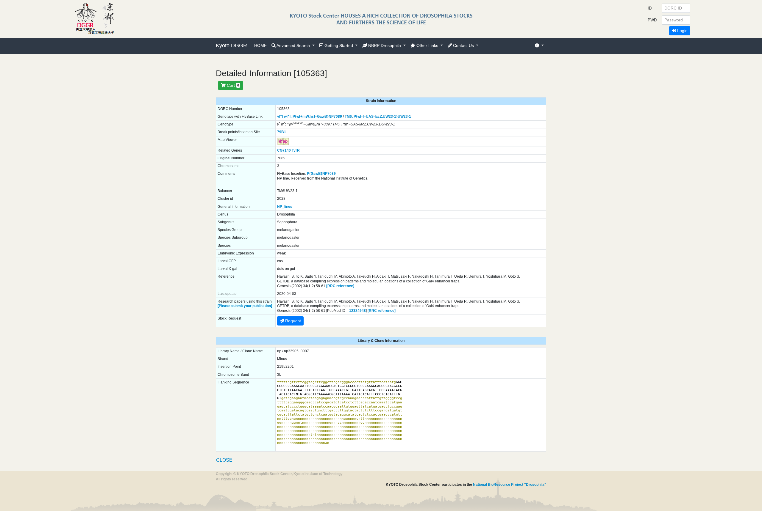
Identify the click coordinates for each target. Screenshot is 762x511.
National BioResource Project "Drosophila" (509, 484)
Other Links (427, 45)
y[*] (280, 116)
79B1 (281, 132)
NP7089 (335, 116)
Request (292, 320)
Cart (232, 85)
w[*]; (288, 116)
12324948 (357, 311)
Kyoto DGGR (231, 45)
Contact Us (463, 45)
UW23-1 (404, 116)
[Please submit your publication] (245, 306)
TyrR (296, 150)
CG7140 (284, 150)
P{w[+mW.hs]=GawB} (311, 116)
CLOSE (224, 460)
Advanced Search (293, 45)
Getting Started (338, 45)
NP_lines (284, 207)
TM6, (349, 116)
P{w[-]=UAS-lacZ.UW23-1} (376, 116)
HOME (260, 45)
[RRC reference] (340, 286)
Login (682, 30)
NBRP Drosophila (384, 45)
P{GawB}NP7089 (321, 174)
